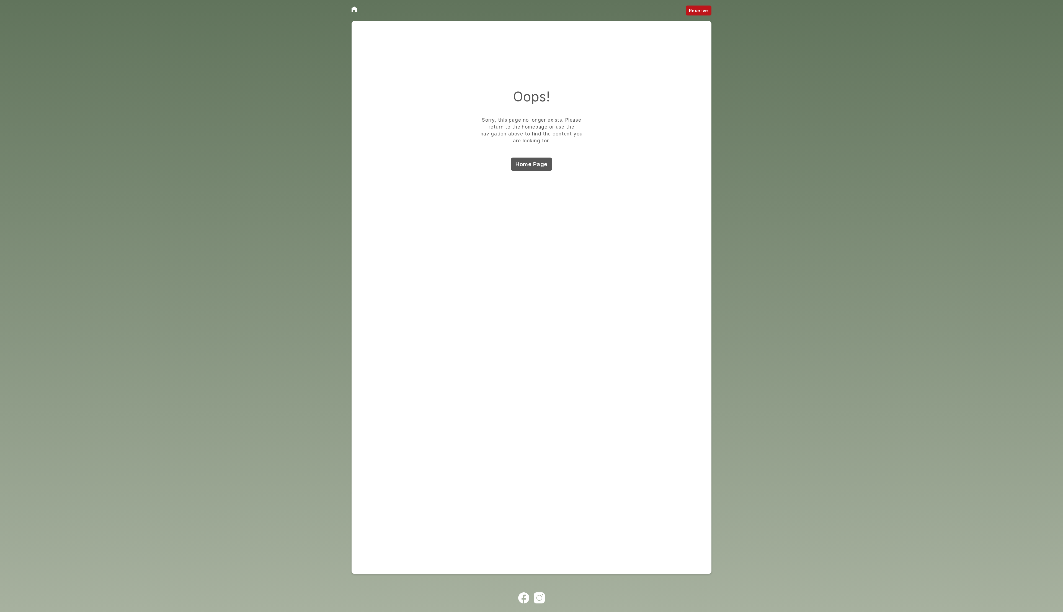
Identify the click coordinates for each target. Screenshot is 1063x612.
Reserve (698, 10)
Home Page (531, 164)
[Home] (354, 9)
